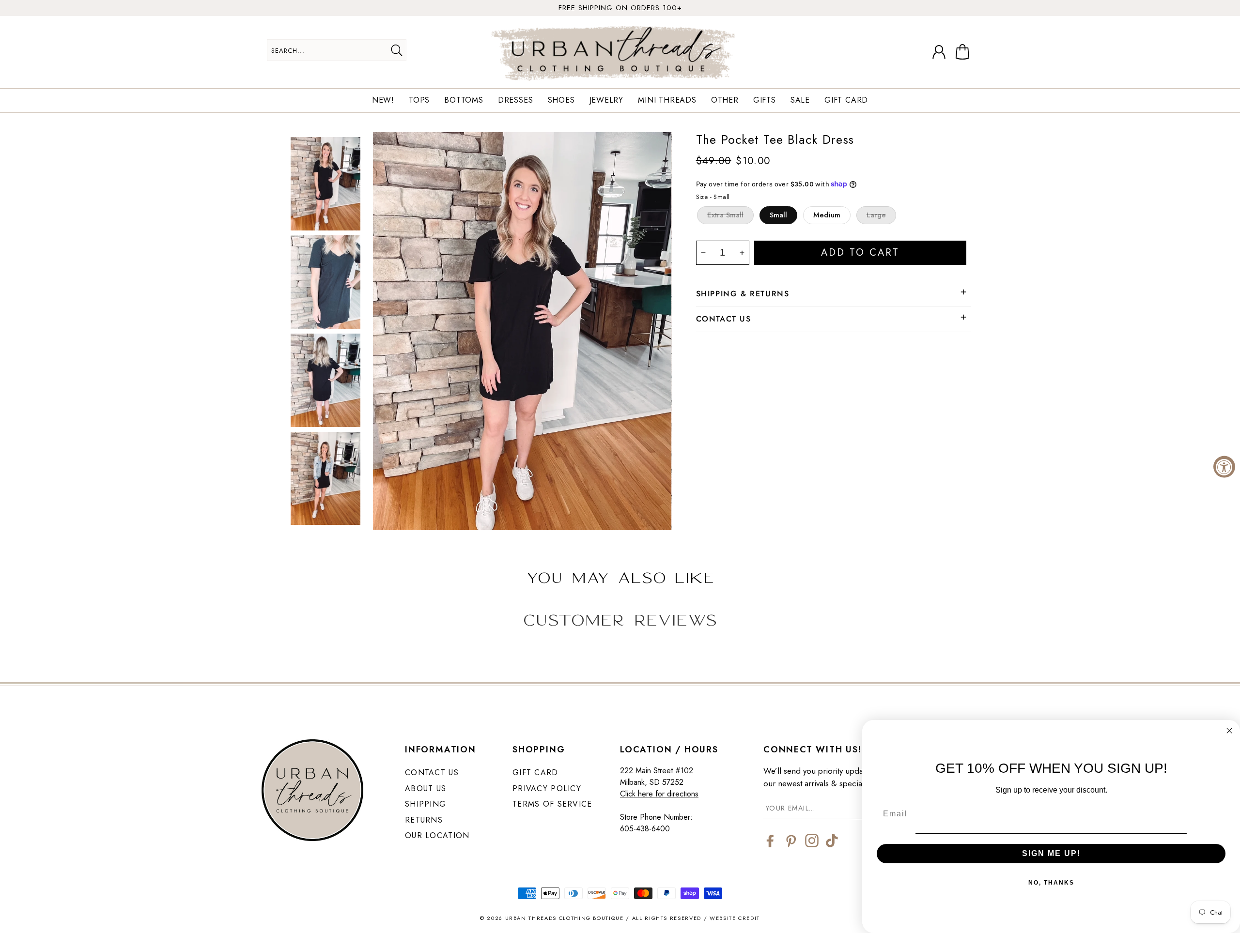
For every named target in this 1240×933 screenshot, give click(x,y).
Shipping (425, 804)
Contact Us (432, 772)
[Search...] (396, 50)
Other (725, 100)
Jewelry (606, 100)
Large (876, 215)
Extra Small (725, 215)
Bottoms (463, 100)
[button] (964, 52)
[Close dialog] (1229, 730)
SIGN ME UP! (1051, 853)
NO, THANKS (1051, 882)
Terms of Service (552, 804)
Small (778, 215)
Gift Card (846, 100)
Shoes (561, 100)
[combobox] (336, 50)
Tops (419, 100)
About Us (425, 788)
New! (383, 100)
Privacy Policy (546, 788)
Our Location (437, 835)
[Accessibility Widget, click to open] (1224, 466)
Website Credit (735, 918)
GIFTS (764, 100)
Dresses (515, 100)
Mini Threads (667, 100)
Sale (800, 100)
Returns (424, 820)
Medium (826, 215)
